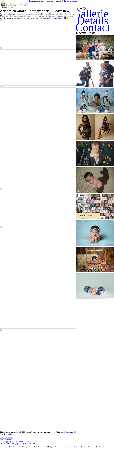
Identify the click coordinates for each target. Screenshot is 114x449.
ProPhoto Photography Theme (75, 447)
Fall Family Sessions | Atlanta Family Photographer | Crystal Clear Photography (95, 45)
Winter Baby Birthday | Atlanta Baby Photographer (94, 98)
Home (30, 1)
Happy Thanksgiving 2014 (94, 257)
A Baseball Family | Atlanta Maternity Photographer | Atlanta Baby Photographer (94, 72)
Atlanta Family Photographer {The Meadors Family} (18, 444)
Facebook (61, 18)
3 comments (6, 438)
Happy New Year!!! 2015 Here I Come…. (94, 204)
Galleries (65, 1)
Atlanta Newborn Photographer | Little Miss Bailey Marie (95, 231)
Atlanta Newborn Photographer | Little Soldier (95, 151)
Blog (70, 1)
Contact (74, 1)
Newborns (10, 434)
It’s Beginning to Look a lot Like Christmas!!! (17, 442)
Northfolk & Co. (102, 447)
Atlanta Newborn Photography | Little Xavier (95, 178)
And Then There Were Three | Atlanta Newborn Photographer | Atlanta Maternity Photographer (95, 125)
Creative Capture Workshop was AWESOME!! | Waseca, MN (95, 284)
